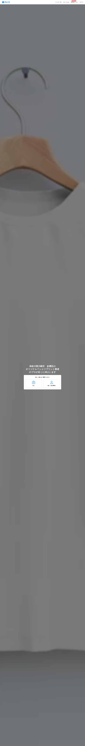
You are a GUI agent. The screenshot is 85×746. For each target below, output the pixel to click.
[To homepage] (6, 2)
